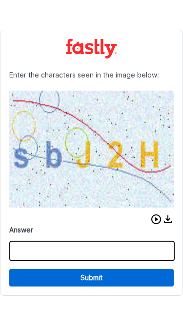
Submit (91, 277)
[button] (156, 219)
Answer (21, 230)
